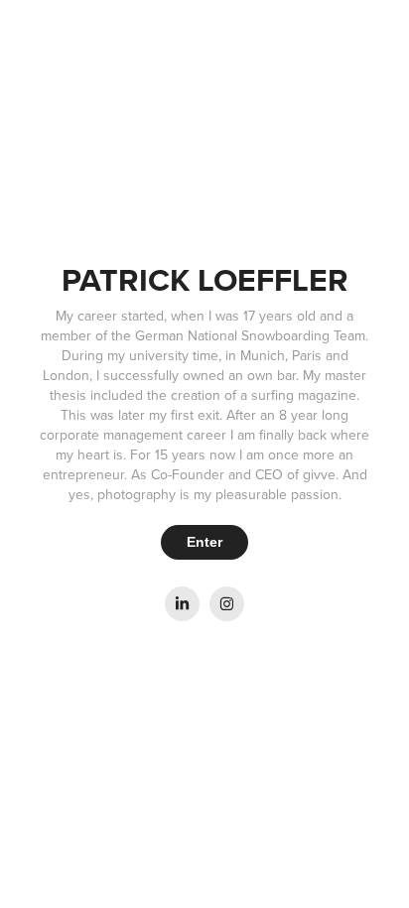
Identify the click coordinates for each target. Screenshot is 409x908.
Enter (204, 542)
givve (319, 474)
